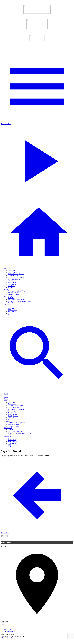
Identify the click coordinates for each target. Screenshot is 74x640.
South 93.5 (11, 315)
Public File (11, 303)
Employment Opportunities (16, 299)
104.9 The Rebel (12, 310)
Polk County (11, 286)
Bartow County (12, 272)
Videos (10, 287)
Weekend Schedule (13, 294)
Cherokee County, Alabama (16, 277)
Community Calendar (14, 279)
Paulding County (13, 284)
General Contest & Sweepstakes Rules (19, 301)
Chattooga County (13, 275)
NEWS (6, 269)
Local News (11, 270)
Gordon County (12, 282)
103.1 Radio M (12, 308)
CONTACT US (8, 296)
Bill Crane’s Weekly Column (16, 274)
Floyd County (12, 281)
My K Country (12, 311)
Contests (11, 298)
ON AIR (6, 289)
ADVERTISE (8, 304)
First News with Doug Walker (16, 291)
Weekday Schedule (13, 292)
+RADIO (6, 306)
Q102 (9, 313)
